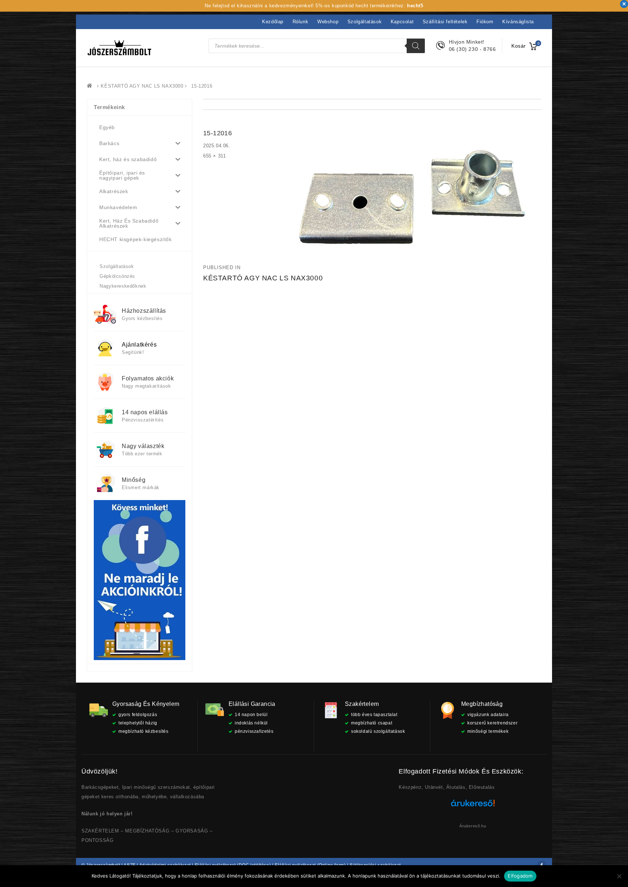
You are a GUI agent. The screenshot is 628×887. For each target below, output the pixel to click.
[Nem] (619, 876)
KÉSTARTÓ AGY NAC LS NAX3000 (142, 86)
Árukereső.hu (472, 826)
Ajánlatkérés (139, 344)
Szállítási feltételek (445, 21)
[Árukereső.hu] (473, 806)
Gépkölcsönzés (117, 276)
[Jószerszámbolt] (91, 86)
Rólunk (301, 21)
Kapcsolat (402, 21)
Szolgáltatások (364, 21)
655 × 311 (214, 156)
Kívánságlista (518, 21)
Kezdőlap (272, 21)
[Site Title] (119, 47)
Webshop (327, 21)
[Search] (416, 46)
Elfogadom (520, 876)
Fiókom (485, 21)
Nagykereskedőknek (123, 286)
